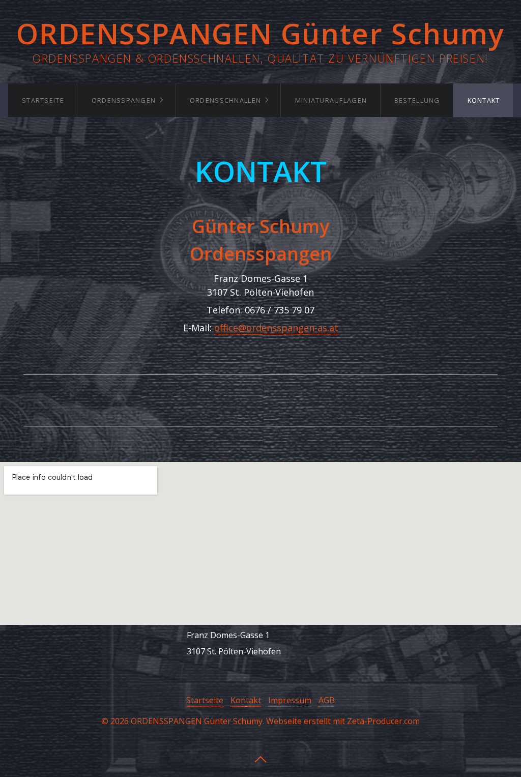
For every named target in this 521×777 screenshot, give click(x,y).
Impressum (289, 700)
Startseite (43, 100)
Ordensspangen (124, 100)
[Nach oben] (260, 758)
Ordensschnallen (225, 100)
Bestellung (417, 100)
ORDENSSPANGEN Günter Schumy (260, 33)
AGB (327, 700)
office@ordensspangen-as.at (276, 328)
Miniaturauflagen (331, 100)
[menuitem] (42, 100)
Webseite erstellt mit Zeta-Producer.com (343, 721)
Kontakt (484, 100)
